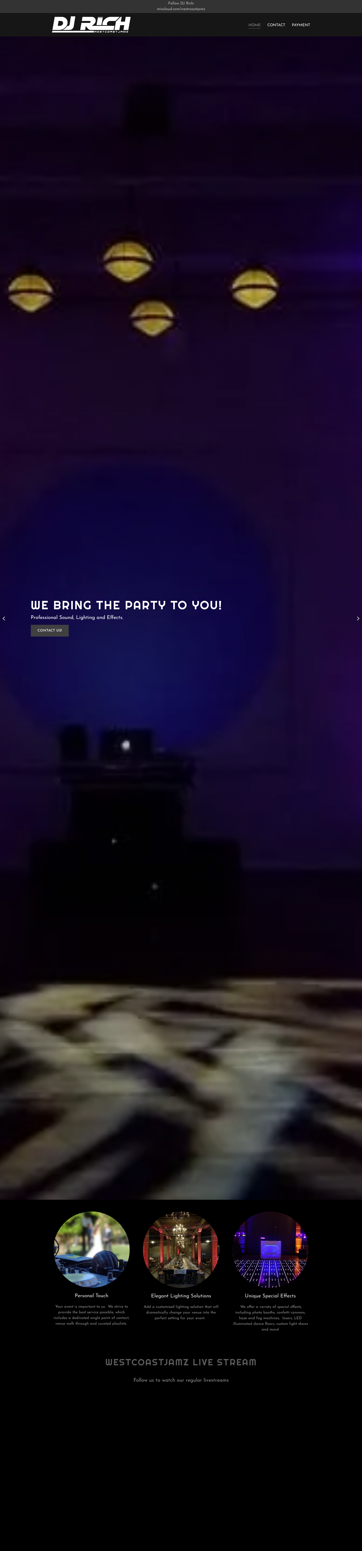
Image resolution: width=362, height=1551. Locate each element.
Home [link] (254, 25)
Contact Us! (49, 630)
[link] (91, 24)
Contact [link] (276, 25)
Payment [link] (301, 25)
